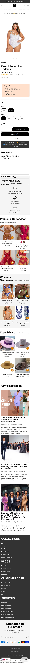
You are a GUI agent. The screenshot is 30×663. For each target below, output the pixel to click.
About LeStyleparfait (7, 611)
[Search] (5, 5)
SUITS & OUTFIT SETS (19, 10)
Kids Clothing (4, 549)
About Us (3, 591)
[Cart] (28, 5)
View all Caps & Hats (24, 333)
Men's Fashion (5, 566)
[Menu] (2, 5)
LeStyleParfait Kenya (7, 614)
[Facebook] (8, 655)
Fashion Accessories (6, 557)
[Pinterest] (22, 655)
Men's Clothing (5, 551)
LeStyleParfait (17, 648)
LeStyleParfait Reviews (7, 617)
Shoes (3, 546)
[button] (5, 74)
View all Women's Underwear (8, 222)
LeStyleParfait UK (6, 605)
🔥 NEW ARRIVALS (6, 10)
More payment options (15, 138)
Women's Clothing (6, 554)
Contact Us (4, 588)
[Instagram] (11, 655)
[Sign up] (26, 637)
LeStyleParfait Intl (6, 608)
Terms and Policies (15, 651)
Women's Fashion (6, 568)
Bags (2, 543)
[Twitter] (19, 655)
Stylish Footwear (5, 571)
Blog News (4, 574)
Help (2, 594)
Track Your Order (6, 582)
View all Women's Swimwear (22, 280)
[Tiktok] (17, 655)
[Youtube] (13, 655)
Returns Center (5, 585)
